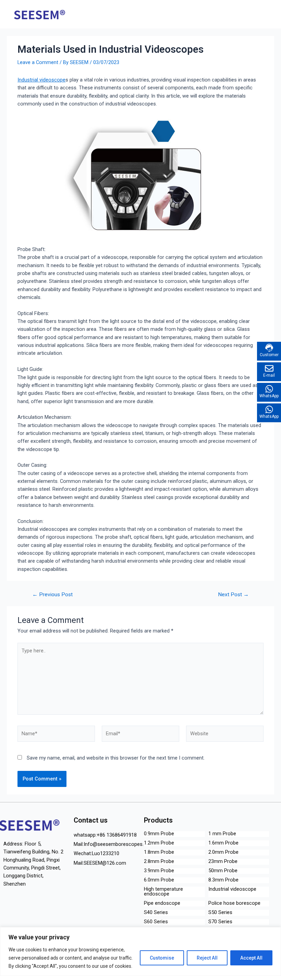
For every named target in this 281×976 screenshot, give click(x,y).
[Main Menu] (267, 14)
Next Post (233, 595)
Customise (162, 958)
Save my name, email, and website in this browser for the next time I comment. (116, 758)
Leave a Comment (37, 62)
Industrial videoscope (41, 80)
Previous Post (52, 595)
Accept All (251, 958)
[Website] (225, 735)
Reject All (207, 958)
